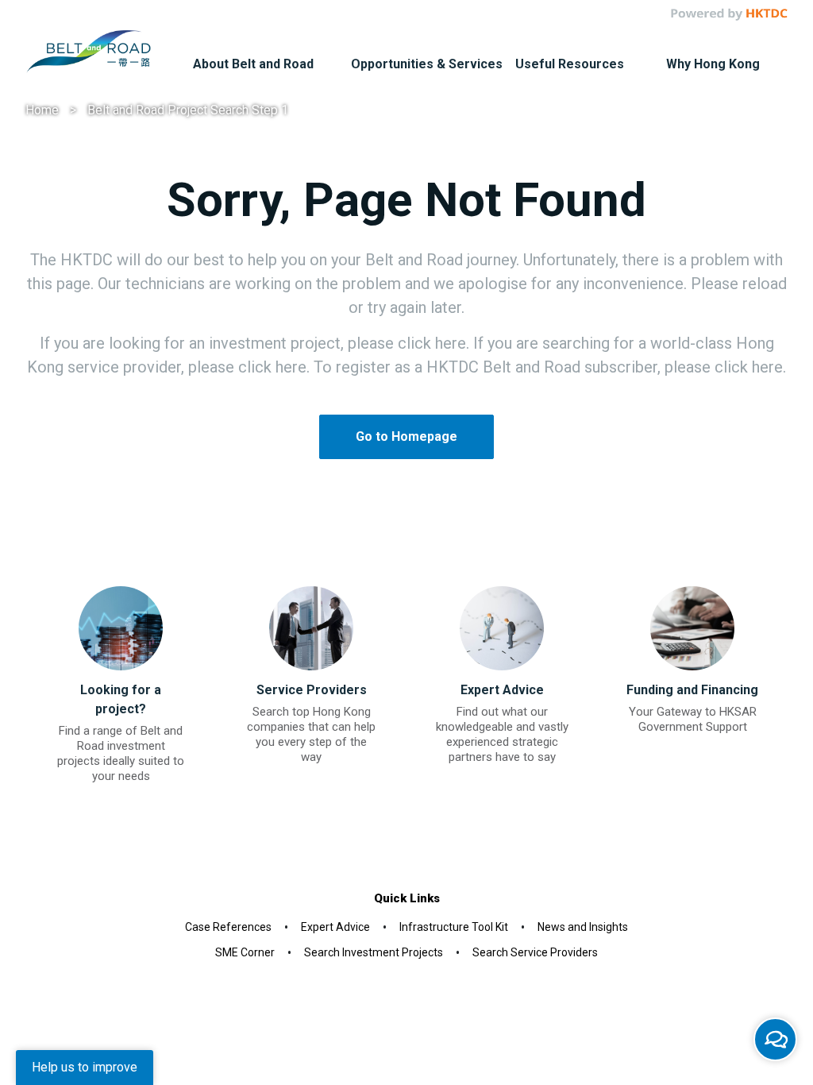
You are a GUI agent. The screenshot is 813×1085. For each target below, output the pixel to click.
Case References (228, 927)
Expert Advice (335, 927)
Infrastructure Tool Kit (453, 927)
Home (42, 110)
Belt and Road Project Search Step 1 (187, 110)
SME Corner (245, 952)
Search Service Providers (535, 952)
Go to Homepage (406, 436)
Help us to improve (84, 1067)
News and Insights (583, 927)
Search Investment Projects (373, 952)
